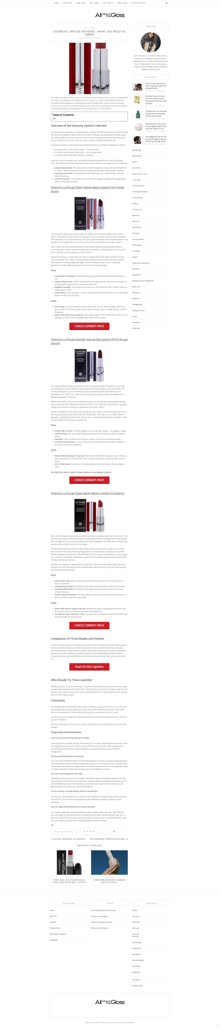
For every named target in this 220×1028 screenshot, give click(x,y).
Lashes (134, 257)
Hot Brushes (136, 245)
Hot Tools (108, 3)
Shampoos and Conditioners (143, 281)
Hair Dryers (136, 227)
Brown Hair (136, 168)
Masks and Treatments (140, 263)
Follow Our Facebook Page (101, 922)
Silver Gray (136, 287)
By (64, 831)
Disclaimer (122, 3)
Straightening (137, 304)
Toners (134, 316)
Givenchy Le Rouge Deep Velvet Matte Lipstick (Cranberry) (87, 493)
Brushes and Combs (139, 174)
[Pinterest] (90, 831)
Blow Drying (136, 156)
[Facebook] (84, 831)
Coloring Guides (138, 186)
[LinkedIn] (94, 831)
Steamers (136, 298)
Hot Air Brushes (138, 239)
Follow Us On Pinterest (99, 928)
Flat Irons (135, 215)
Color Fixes (136, 180)
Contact (53, 922)
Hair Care (67, 3)
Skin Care (81, 3)
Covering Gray (137, 197)
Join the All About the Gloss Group (103, 910)
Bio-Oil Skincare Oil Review (69, 839)
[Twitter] (87, 831)
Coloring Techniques (140, 192)
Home (56, 3)
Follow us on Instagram (99, 916)
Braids (134, 162)
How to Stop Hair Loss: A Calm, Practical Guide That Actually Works (156, 85)
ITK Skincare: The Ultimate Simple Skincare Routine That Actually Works (156, 113)
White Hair (136, 328)
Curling (135, 203)
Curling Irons (137, 209)
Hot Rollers (136, 251)
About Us (53, 916)
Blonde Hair (136, 150)
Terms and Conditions (58, 934)
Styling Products (138, 310)
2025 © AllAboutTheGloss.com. (100, 1023)
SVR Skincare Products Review (108, 839)
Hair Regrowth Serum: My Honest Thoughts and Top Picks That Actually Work (156, 139)
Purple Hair (136, 275)
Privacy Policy (139, 3)
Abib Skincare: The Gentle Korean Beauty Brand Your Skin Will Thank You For (156, 126)
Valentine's (136, 322)
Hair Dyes (135, 233)
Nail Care (94, 3)
